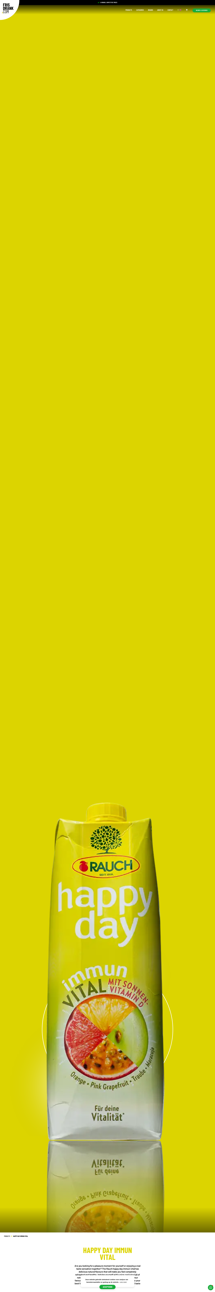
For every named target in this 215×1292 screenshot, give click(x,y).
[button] (210, 1287)
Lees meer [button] (123, 1282)
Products (128, 10)
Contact (170, 10)
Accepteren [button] (107, 1287)
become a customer (201, 10)
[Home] (7, 8)
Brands (150, 10)
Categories (140, 10)
